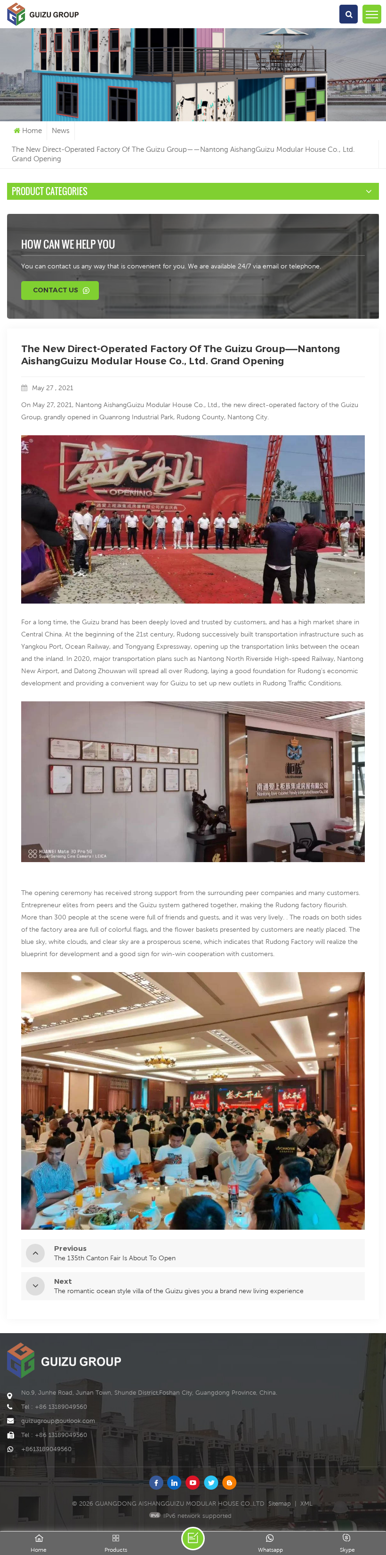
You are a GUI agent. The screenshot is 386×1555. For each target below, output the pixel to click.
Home (32, 130)
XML (306, 1503)
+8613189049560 (46, 1449)
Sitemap (279, 1503)
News (61, 130)
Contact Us (55, 290)
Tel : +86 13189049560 (54, 1406)
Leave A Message (193, 1538)
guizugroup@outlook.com (58, 1420)
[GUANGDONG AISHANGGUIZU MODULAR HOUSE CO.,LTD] (43, 26)
